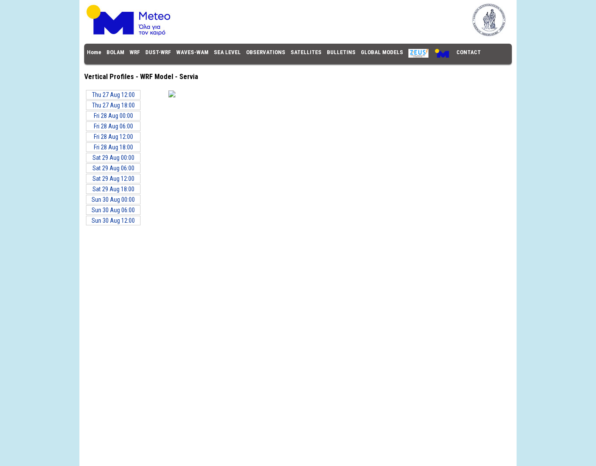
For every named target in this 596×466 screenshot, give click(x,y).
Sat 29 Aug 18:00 (113, 189)
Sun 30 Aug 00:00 (113, 199)
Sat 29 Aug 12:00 (113, 178)
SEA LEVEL (227, 52)
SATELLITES (306, 52)
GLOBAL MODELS (382, 52)
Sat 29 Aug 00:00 (113, 157)
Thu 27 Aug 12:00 (113, 94)
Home (94, 52)
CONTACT (468, 52)
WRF (135, 52)
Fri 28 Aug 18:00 (113, 147)
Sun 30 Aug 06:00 (113, 210)
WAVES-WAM (192, 52)
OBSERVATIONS (265, 52)
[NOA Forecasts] (298, 35)
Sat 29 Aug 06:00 (113, 168)
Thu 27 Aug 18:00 (113, 105)
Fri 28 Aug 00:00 (113, 115)
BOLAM (115, 52)
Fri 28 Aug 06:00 (113, 126)
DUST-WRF (158, 52)
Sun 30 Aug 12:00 (113, 220)
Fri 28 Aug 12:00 (113, 136)
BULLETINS (341, 52)
